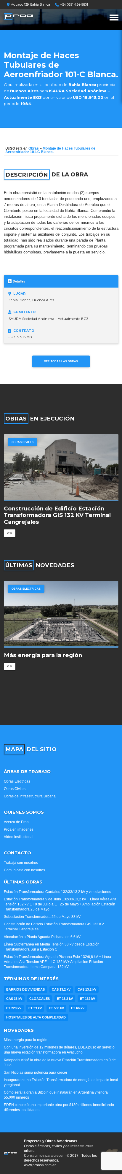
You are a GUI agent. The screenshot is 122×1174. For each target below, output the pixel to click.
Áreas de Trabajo (27, 771)
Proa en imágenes (18, 829)
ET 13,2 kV (65, 998)
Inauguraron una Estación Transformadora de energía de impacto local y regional (61, 1082)
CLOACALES (39, 998)
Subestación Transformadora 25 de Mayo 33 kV (42, 917)
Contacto (17, 853)
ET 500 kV (56, 1008)
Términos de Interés (31, 978)
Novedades (19, 1030)
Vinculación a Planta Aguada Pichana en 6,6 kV (42, 937)
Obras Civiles (22, 442)
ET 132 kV (87, 998)
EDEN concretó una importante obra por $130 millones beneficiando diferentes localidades (59, 1107)
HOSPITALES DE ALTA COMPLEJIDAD (36, 1017)
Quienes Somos (24, 812)
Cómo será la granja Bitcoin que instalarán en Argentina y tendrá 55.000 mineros (56, 1095)
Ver (9, 533)
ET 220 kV (13, 1008)
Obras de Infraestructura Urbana (30, 796)
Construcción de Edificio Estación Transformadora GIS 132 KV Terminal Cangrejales (57, 515)
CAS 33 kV (14, 998)
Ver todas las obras (61, 361)
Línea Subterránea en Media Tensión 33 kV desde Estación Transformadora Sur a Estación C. (51, 946)
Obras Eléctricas (26, 588)
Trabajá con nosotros (21, 863)
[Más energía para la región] (61, 614)
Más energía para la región (43, 655)
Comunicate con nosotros (24, 870)
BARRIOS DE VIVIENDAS (25, 989)
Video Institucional (18, 837)
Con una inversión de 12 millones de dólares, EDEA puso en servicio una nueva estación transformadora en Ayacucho (59, 1049)
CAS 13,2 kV (61, 989)
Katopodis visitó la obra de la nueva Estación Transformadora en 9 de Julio (60, 1062)
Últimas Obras (23, 882)
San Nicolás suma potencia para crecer (35, 1072)
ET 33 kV (35, 1008)
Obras (33, 148)
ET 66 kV (77, 1008)
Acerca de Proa (16, 822)
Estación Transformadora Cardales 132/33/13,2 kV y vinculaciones (57, 892)
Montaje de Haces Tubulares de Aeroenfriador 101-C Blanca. (50, 150)
